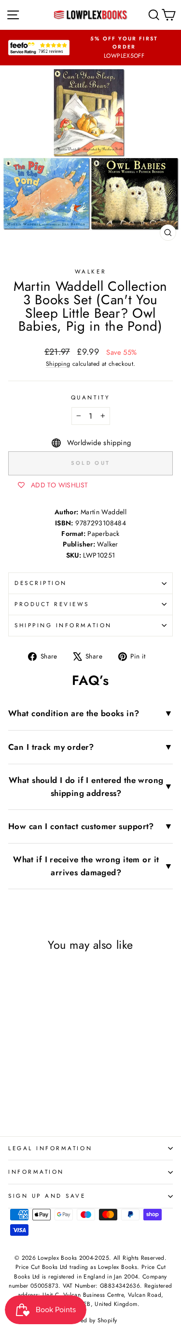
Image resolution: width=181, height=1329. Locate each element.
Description (40, 583)
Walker (90, 271)
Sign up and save (47, 1196)
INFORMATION (36, 1172)
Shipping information (63, 625)
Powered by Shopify (90, 1320)
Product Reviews (51, 604)
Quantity (90, 397)
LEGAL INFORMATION (50, 1148)
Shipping (58, 364)
